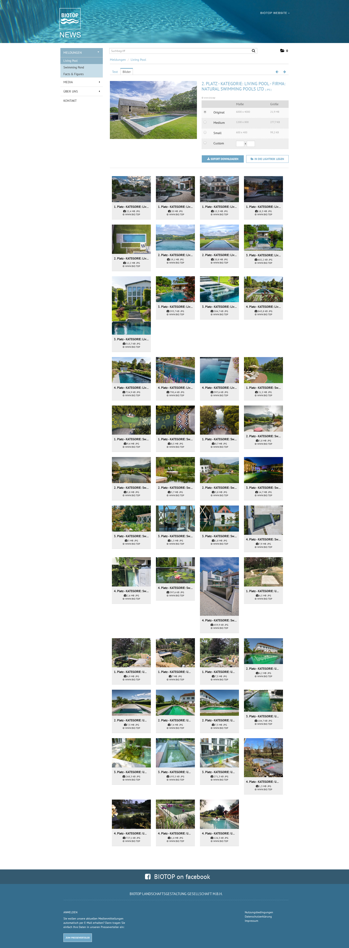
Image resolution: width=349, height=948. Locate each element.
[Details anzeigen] (131, 189)
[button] (284, 51)
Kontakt (70, 101)
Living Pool (70, 61)
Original (219, 112)
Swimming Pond (73, 67)
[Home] (68, 18)
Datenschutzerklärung (258, 916)
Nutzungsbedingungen (259, 912)
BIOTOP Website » (275, 13)
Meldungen (72, 52)
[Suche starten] (251, 51)
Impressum (251, 921)
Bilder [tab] (127, 72)
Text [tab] (115, 72)
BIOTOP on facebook (180, 876)
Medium (219, 123)
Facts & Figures (73, 74)
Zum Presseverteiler (78, 937)
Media (68, 82)
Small (217, 133)
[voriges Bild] (277, 71)
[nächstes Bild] (284, 71)
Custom (218, 143)
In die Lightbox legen (269, 159)
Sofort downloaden (224, 159)
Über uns (70, 91)
